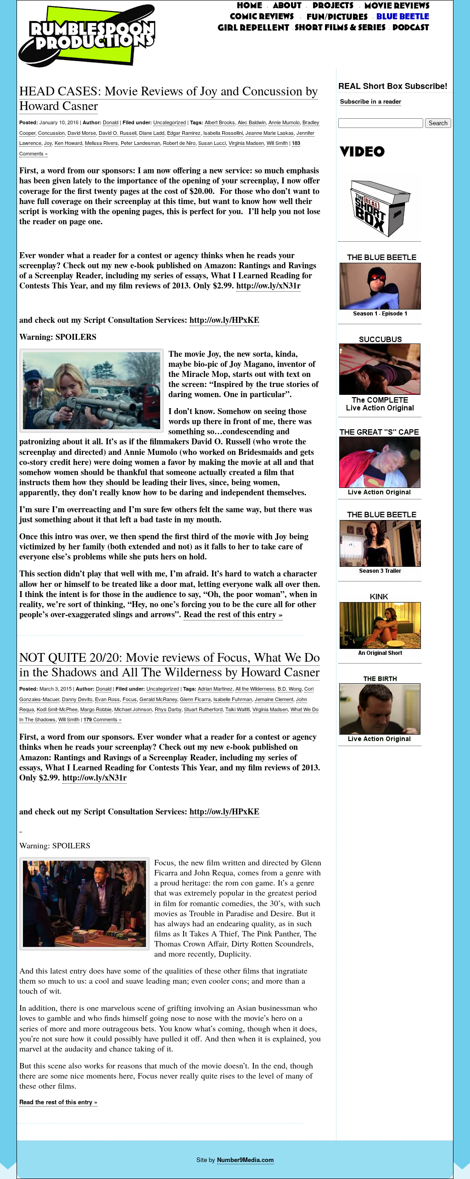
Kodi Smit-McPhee (57, 709)
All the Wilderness (255, 688)
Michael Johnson (133, 709)
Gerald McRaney (158, 699)
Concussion (51, 132)
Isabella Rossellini (223, 132)
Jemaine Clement (274, 699)
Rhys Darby (168, 709)
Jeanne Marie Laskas (270, 132)
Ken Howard (68, 142)
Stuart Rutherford (203, 709)
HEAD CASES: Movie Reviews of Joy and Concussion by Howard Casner (168, 98)
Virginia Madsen (246, 142)
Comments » (103, 719)
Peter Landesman (140, 142)
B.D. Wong (290, 688)
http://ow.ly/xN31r (268, 285)
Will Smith (277, 142)
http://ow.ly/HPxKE (224, 320)
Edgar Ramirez (184, 132)
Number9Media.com (245, 1159)
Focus (130, 699)
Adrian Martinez (215, 688)
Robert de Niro (179, 142)
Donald (110, 122)
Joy (48, 142)
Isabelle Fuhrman (232, 699)
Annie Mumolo (284, 122)
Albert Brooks (220, 122)
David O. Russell (117, 132)
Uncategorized (169, 122)
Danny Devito (77, 699)
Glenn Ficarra (195, 699)
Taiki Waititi (237, 709)
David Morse (81, 132)
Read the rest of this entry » (233, 614)
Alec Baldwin (252, 122)
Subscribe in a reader (370, 101)
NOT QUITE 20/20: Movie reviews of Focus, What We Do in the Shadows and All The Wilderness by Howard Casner (169, 664)
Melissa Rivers (101, 142)
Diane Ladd (151, 132)
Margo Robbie (96, 709)
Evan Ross (107, 699)
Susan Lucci (212, 142)
